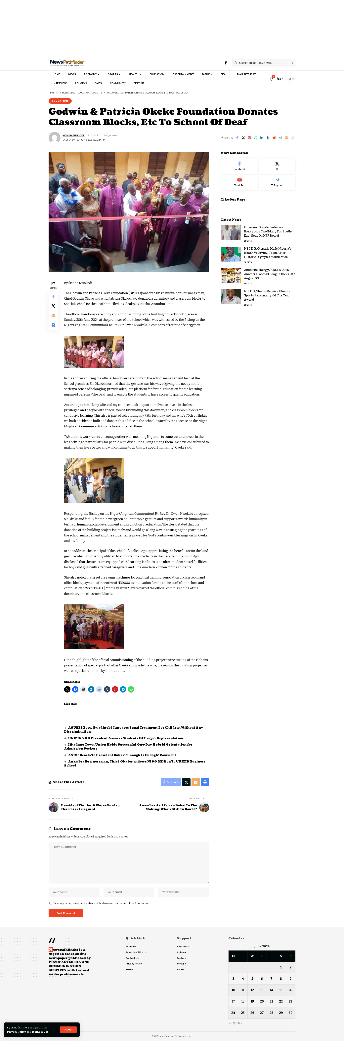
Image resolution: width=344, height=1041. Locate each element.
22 (281, 1001)
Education (60, 100)
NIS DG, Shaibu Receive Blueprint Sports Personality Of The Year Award (268, 295)
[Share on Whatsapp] (255, 138)
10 (233, 990)
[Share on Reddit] (274, 138)
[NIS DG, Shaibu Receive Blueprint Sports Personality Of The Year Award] (231, 296)
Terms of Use (40, 1031)
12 (252, 990)
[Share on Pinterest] (249, 138)
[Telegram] (277, 182)
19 (252, 1001)
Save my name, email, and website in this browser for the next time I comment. (101, 903)
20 (262, 1001)
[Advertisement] (119, 28)
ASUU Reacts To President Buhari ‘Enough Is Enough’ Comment (122, 755)
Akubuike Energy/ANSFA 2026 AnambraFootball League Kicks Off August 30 (269, 274)
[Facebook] (226, 63)
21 (271, 1001)
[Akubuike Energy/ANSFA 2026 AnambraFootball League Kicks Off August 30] (231, 275)
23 (290, 1001)
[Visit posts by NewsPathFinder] (55, 138)
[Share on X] (243, 138)
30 (290, 1013)
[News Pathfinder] (67, 63)
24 (233, 1013)
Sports (248, 241)
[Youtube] (239, 182)
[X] (277, 166)
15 (280, 990)
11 (242, 990)
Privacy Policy (16, 1031)
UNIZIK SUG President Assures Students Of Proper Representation (125, 738)
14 (271, 990)
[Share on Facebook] (237, 138)
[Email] (286, 138)
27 (262, 1013)
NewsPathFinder (73, 135)
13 (261, 990)
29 (281, 1013)
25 (243, 1013)
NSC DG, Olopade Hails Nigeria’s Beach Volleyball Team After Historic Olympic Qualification (267, 253)
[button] (68, 1029)
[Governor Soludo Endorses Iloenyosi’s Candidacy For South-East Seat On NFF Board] (231, 232)
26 (252, 1013)
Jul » (239, 1022)
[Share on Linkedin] (262, 138)
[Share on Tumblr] (268, 138)
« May (232, 1022)
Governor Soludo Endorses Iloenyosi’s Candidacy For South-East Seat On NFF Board (268, 231)
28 (271, 1013)
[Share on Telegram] (280, 138)
